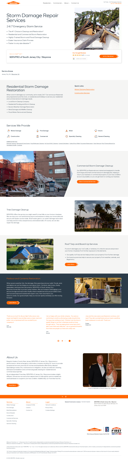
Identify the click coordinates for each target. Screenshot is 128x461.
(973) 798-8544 (116, 3)
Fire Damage (10, 407)
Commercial (57, 3)
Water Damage (11, 405)
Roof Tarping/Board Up (108, 143)
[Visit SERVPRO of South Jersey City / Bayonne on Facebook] (65, 396)
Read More (12, 385)
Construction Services (82, 93)
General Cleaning (11, 423)
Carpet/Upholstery (64, 143)
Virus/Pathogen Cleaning (37, 143)
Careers (28, 407)
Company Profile (30, 405)
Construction (10, 415)
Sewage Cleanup (11, 143)
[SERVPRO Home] (13, 2)
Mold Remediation (12, 410)
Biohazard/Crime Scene (23, 143)
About (66, 3)
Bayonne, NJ (15, 74)
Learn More (70, 264)
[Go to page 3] (66, 341)
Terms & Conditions (50, 405)
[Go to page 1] (62, 341)
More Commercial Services (87, 181)
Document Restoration (86, 143)
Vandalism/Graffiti (11, 145)
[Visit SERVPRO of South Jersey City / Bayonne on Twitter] (62, 396)
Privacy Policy (49, 407)
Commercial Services (12, 418)
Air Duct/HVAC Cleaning (51, 143)
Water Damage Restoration (84, 89)
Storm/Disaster (11, 413)
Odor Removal (97, 143)
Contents (19, 145)
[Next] (69, 341)
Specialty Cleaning (12, 421)
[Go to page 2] (64, 341)
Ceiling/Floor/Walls (74, 143)
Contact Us (75, 3)
